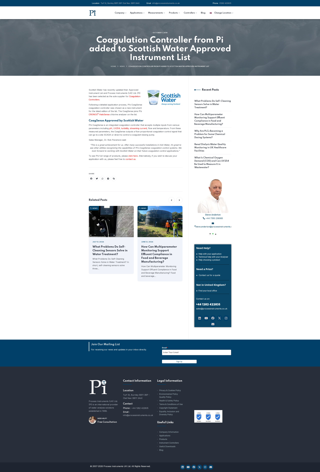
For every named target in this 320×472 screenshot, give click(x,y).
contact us (131, 159)
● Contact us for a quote (208, 275)
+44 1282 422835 (140, 408)
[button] (171, 200)
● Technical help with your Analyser (212, 257)
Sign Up (179, 361)
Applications (164, 435)
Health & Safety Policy (169, 400)
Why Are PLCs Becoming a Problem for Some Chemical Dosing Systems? (209, 134)
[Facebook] (213, 318)
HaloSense (104, 114)
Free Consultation (107, 422)
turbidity (125, 128)
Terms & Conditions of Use (171, 404)
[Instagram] (226, 318)
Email (165, 348)
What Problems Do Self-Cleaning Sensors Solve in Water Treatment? (110, 250)
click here (133, 156)
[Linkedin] (200, 318)
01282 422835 (225, 3)
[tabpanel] (212, 204)
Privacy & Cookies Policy (170, 390)
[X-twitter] (219, 318)
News (122, 66)
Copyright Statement (168, 408)
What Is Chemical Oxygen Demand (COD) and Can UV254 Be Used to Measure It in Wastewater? (211, 163)
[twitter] (96, 178)
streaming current (138, 128)
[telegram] (108, 178)
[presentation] (210, 233)
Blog (161, 450)
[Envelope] (213, 324)
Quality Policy (165, 397)
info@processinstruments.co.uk (166, 3)
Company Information (169, 432)
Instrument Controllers (169, 443)
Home (113, 66)
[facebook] (91, 178)
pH (110, 128)
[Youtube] (206, 318)
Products (163, 439)
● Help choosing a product (208, 260)
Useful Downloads (167, 446)
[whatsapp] (102, 178)
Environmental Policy (168, 394)
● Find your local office (206, 291)
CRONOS (94, 114)
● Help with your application (209, 254)
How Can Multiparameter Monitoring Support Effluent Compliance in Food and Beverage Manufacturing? (159, 254)
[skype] (113, 178)
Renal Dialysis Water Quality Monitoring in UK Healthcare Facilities (210, 147)
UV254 (116, 128)
